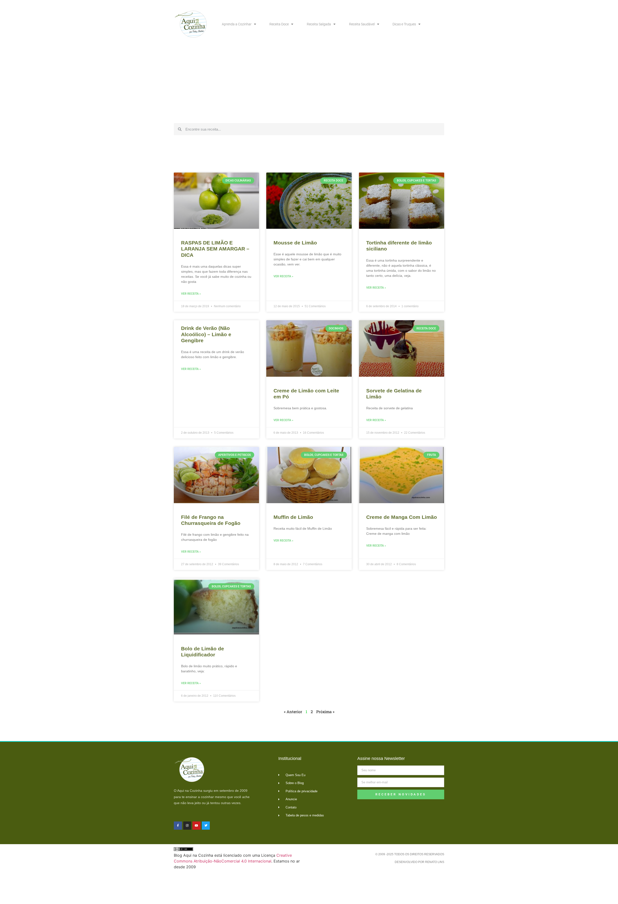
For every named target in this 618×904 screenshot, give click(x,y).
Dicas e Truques (404, 24)
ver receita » (191, 293)
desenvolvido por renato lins (419, 862)
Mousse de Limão (295, 242)
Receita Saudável (362, 24)
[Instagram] (187, 825)
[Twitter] (206, 825)
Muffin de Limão (293, 517)
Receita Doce (279, 24)
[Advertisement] (309, 84)
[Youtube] (196, 825)
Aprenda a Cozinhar (237, 24)
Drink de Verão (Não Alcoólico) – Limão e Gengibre (206, 334)
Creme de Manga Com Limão (401, 517)
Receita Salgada (319, 24)
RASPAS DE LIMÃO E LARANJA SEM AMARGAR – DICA (215, 248)
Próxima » (325, 711)
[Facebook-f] (178, 825)
